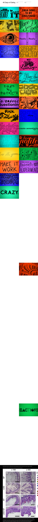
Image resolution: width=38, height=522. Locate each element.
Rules (25, 2)
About (17, 2)
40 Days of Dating (9, 2)
